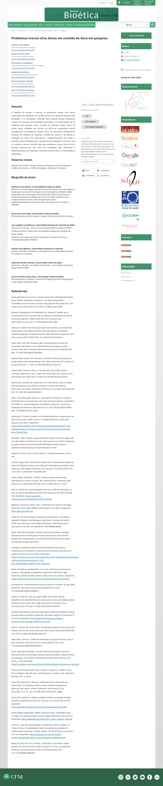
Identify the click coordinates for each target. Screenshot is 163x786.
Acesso (111, 3)
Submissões (59, 25)
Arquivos (48, 25)
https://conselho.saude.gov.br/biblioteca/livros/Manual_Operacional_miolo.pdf (45, 664)
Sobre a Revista (14, 25)
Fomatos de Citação (90, 161)
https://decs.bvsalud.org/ (22, 511)
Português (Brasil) (149, 2)
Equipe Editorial (30, 25)
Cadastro (102, 3)
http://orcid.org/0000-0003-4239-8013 (23, 77)
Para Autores (126, 276)
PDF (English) (90, 121)
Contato (69, 25)
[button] (88, 170)
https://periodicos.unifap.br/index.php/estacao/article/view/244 (39, 707)
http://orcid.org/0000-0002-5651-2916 (23, 95)
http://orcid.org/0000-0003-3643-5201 (23, 86)
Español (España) (137, 2)
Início (13, 30)
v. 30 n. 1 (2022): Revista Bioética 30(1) (43, 30)
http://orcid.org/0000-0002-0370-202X (23, 68)
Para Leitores (126, 273)
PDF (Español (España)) (94, 127)
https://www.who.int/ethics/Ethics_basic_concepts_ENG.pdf (46, 719)
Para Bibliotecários (128, 280)
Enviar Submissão (136, 35)
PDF (86, 116)
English (127, 2)
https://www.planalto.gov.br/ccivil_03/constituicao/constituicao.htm (40, 579)
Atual (41, 25)
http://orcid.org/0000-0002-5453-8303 (23, 59)
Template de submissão (84, 25)
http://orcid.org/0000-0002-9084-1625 (23, 50)
